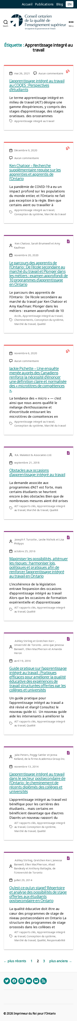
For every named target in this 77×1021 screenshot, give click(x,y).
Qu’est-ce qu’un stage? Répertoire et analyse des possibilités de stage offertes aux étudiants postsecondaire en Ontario (38, 894)
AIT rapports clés (25, 506)
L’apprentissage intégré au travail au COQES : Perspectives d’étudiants (36, 85)
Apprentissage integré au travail (34, 121)
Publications (44, 4)
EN (70, 4)
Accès (17, 316)
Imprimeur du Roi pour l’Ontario (35, 1013)
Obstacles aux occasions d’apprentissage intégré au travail (37, 472)
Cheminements (23, 319)
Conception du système (28, 214)
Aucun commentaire (50, 73)
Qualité (41, 324)
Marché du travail (55, 214)
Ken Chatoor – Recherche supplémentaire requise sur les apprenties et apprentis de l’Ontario (35, 172)
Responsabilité (56, 940)
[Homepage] (38, 22)
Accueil (27, 4)
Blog (59, 4)
